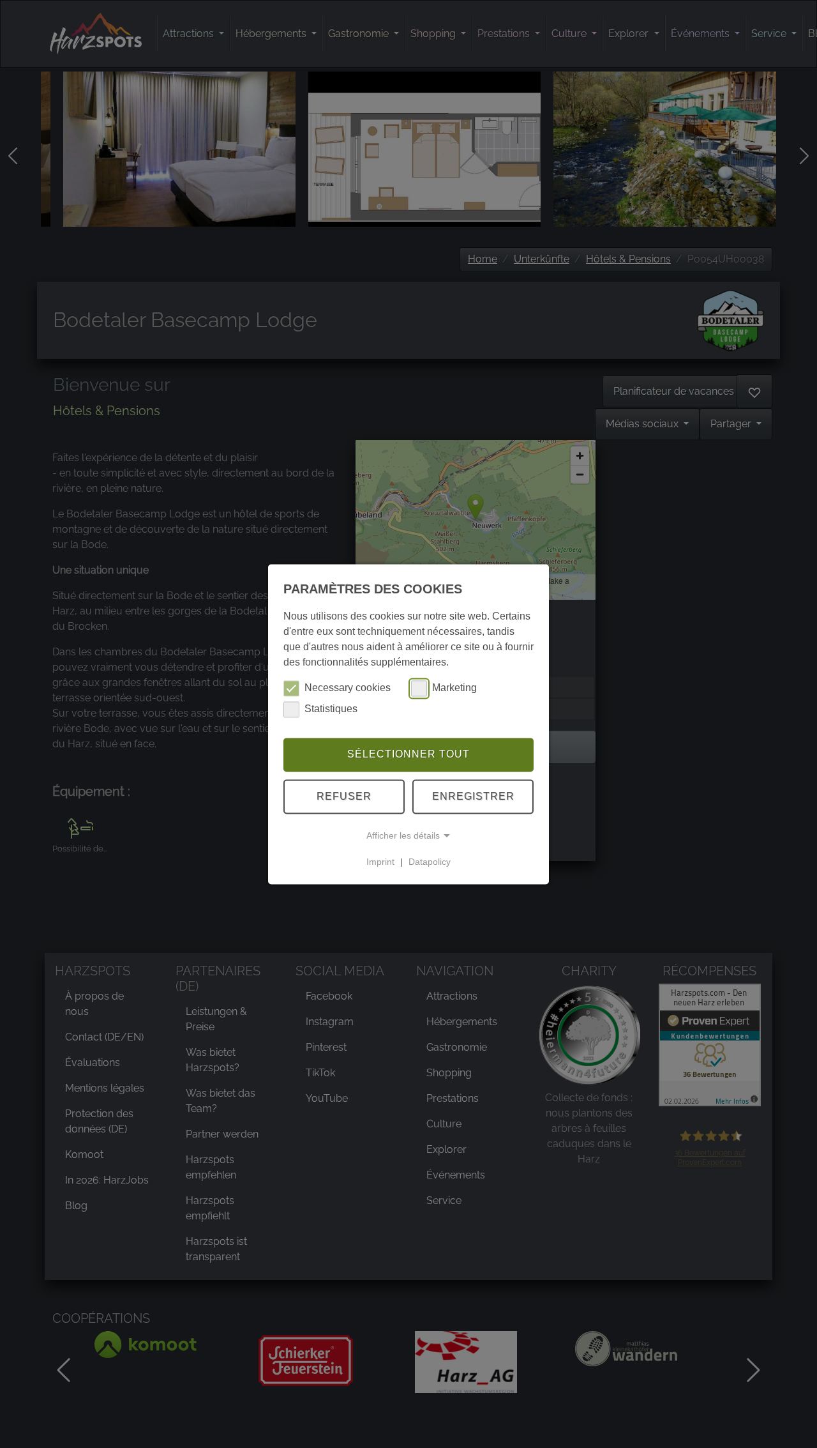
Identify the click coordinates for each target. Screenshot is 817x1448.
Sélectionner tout (408, 754)
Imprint (380, 862)
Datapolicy (429, 862)
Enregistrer (473, 796)
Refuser (344, 796)
